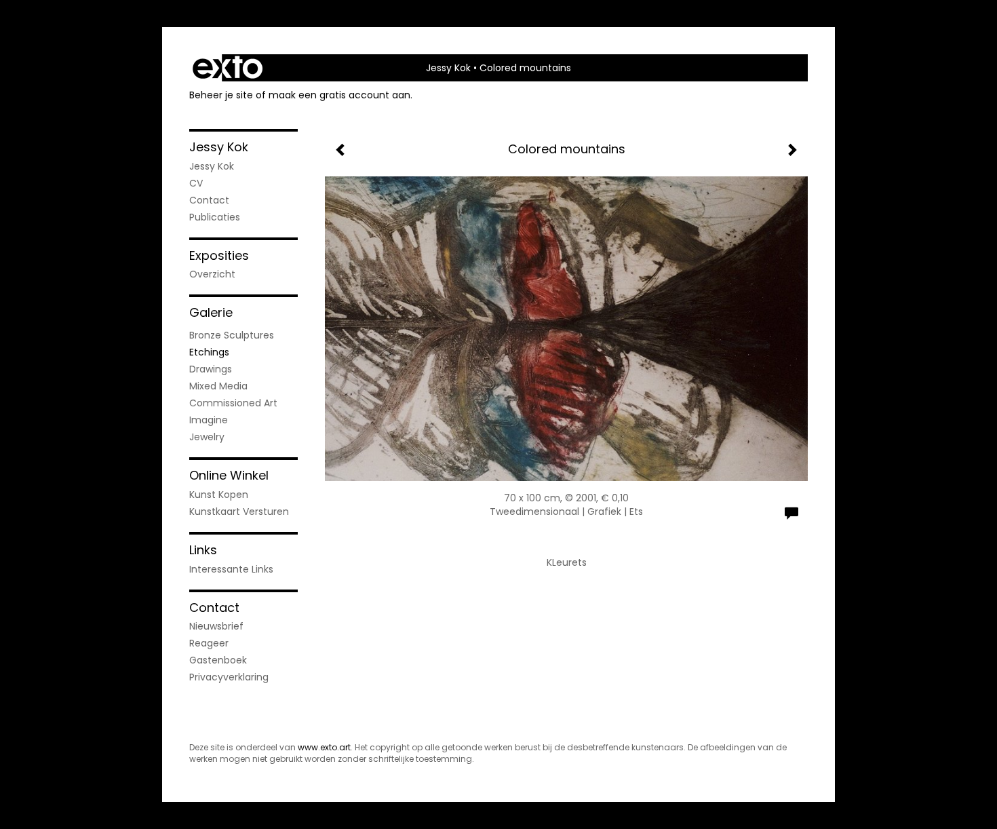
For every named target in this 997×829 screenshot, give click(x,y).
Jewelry (206, 437)
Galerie (211, 312)
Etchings (209, 352)
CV (196, 183)
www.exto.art (324, 747)
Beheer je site (221, 95)
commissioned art (233, 403)
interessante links (231, 569)
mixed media (218, 386)
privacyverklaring (229, 677)
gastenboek (218, 660)
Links (203, 549)
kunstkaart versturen (239, 511)
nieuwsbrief (216, 626)
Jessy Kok (448, 68)
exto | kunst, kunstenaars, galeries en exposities (227, 67)
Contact (209, 200)
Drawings (210, 369)
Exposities (219, 255)
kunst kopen (218, 494)
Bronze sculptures (231, 335)
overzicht (212, 274)
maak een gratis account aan (339, 95)
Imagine (208, 420)
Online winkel (229, 475)
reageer (209, 643)
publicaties (214, 217)
